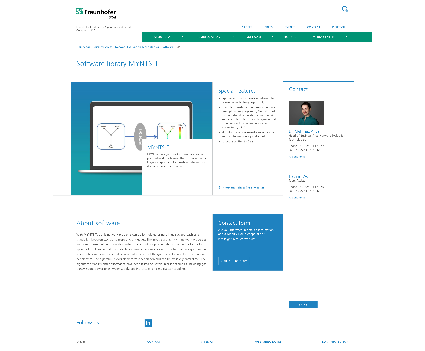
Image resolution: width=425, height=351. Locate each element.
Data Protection (335, 341)
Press (269, 27)
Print (303, 304)
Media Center (323, 37)
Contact (313, 27)
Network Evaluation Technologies (137, 46)
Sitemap (207, 341)
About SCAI (162, 37)
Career (247, 27)
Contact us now (234, 261)
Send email (299, 156)
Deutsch (338, 27)
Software (254, 37)
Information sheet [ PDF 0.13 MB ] (244, 187)
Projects (289, 37)
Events (290, 27)
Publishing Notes (267, 341)
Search (345, 9)
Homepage (83, 46)
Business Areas (208, 37)
